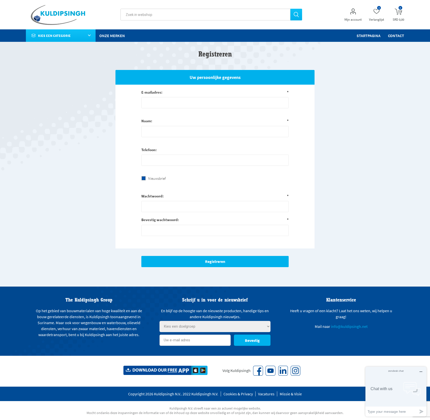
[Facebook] (258, 371)
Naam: (146, 121)
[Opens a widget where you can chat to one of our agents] (396, 391)
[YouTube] (270, 371)
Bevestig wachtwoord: (160, 219)
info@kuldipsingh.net (349, 326)
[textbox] (205, 14)
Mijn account (353, 19)
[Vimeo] (283, 371)
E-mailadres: (151, 92)
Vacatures (266, 393)
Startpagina (368, 35)
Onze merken (112, 35)
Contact (396, 35)
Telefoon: (149, 149)
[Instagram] (295, 371)
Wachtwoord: (152, 196)
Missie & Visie (291, 393)
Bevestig (252, 340)
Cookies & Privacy (238, 393)
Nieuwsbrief (157, 178)
